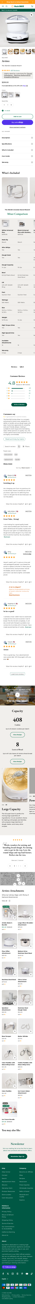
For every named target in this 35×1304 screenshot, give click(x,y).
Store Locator (6, 1194)
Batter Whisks (23, 1036)
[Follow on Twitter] (8, 1273)
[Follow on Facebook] (3, 1273)
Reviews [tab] (14, 367)
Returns (4, 1185)
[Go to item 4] (22, 52)
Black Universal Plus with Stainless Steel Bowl (24, 231)
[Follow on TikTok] (31, 1273)
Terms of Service (7, 1223)
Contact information (19, 1296)
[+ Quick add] (14, 918)
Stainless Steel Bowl (9, 979)
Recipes (22, 1178)
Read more (7, 537)
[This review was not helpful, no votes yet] (29, 504)
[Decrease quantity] (4, 105)
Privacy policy (16, 1295)
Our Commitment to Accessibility (8, 1228)
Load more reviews (17, 674)
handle (17, 459)
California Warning (8, 1232)
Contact (4, 1175)
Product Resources (8, 1191)
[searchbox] (10, 446)
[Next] (32, 2)
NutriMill (5, 58)
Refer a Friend (24, 1191)
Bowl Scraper (6, 1036)
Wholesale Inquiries (26, 1188)
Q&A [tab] (22, 367)
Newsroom (23, 1181)
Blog (21, 1175)
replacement (8, 459)
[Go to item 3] (16, 52)
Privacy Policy (6, 1211)
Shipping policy (6, 1296)
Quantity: (5, 101)
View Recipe (17, 735)
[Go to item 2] (10, 52)
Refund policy (6, 1295)
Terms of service (26, 1295)
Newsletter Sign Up (17, 1156)
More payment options (17, 127)
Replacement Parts (8, 1181)
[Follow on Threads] (17, 1273)
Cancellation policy (7, 1298)
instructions (8, 454)
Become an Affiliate (26, 1172)
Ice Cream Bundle (8, 1119)
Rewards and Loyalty (23, 1196)
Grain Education (7, 1198)
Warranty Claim (7, 1188)
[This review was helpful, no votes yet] (26, 504)
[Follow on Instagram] (12, 1273)
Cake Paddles (6, 1091)
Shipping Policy (7, 1220)
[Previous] (2, 2)
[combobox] (24, 468)
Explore (22, 1200)
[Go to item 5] (28, 52)
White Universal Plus (7, 231)
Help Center (6, 1172)
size (16, 454)
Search (4, 1178)
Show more (7, 464)
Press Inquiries (24, 1185)
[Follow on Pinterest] (22, 1273)
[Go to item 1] (4, 52)
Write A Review (19, 404)
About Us (5, 1235)
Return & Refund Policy (7, 1216)
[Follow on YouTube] (27, 1273)
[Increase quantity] (11, 105)
